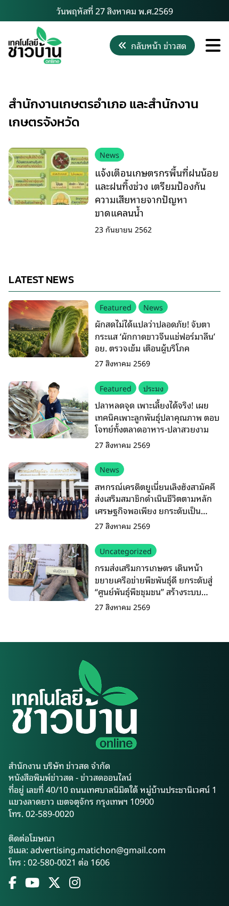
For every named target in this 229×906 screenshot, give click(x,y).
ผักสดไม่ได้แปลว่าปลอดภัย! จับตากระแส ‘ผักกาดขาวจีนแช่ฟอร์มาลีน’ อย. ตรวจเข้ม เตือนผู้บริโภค (155, 336)
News (109, 154)
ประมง (153, 388)
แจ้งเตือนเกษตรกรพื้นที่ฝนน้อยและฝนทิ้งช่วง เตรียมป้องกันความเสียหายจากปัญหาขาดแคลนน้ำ (156, 192)
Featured (116, 307)
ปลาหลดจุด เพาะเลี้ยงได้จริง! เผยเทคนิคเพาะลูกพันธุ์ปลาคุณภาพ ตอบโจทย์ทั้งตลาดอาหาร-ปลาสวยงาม (157, 417)
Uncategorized (126, 550)
